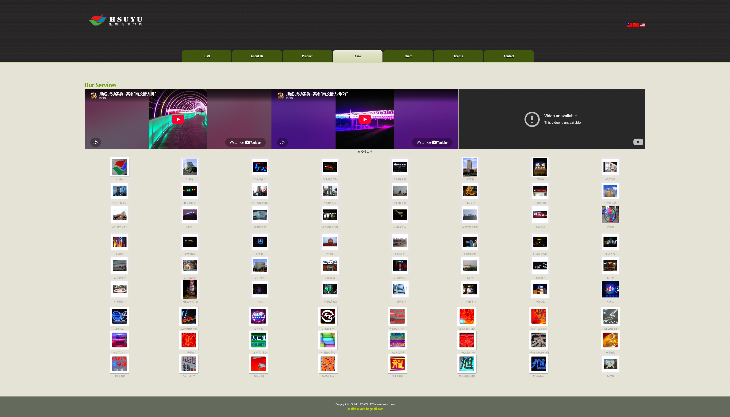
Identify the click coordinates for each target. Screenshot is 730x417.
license (458, 56)
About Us (257, 56)
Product (307, 56)
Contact (509, 56)
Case (358, 56)
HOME (206, 56)
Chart (408, 56)
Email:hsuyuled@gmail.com (365, 409)
